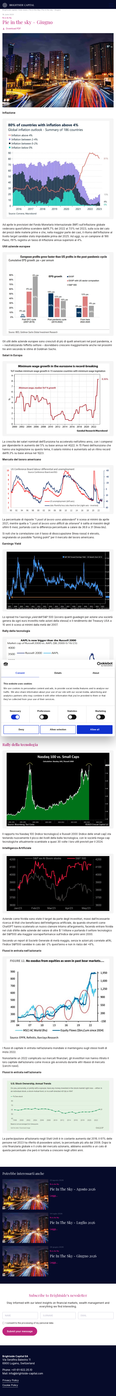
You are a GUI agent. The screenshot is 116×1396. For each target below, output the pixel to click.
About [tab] (96, 673)
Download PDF (13, 28)
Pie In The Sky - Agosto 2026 (72, 1189)
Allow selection (58, 729)
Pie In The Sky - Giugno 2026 (73, 1255)
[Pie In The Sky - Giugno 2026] (25, 1261)
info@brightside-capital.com (26, 1373)
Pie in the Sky (7, 18)
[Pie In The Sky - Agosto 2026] (25, 1194)
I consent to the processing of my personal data (29, 1323)
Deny (21, 729)
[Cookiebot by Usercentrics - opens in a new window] (99, 664)
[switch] (43, 717)
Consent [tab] (20, 673)
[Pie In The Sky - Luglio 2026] (25, 1228)
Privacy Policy (10, 1380)
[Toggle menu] (111, 5)
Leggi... (54, 1195)
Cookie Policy (10, 1385)
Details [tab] (58, 673)
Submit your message (20, 1331)
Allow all (94, 729)
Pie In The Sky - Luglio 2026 (72, 1222)
